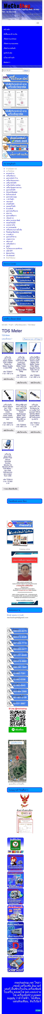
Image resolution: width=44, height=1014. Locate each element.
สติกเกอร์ (9, 241)
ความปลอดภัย (11, 227)
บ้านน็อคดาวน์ (11, 168)
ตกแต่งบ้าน (10, 173)
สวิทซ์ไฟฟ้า (10, 204)
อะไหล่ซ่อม (10, 171)
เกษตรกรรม (10, 239)
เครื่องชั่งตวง (10, 175)
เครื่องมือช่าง (10, 243)
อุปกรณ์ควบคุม (11, 197)
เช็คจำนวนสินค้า (10, 48)
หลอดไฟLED (10, 222)
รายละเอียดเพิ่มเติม (10, 489)
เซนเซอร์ (9, 201)
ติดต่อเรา (7, 62)
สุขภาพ (8, 213)
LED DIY (9, 251)
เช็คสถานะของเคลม (11, 43)
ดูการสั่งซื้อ (28, 14)
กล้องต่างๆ (10, 218)
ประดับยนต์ (10, 255)
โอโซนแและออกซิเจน (14, 248)
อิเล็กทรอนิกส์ (11, 194)
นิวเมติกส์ (9, 208)
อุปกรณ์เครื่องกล (12, 211)
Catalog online (24, 549)
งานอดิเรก (10, 234)
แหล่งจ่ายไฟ (10, 225)
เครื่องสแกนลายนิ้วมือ (14, 229)
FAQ (34, 14)
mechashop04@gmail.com (17, 617)
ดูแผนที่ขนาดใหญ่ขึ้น (15, 784)
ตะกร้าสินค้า (18, 14)
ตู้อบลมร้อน (10, 253)
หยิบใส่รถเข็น (8, 379)
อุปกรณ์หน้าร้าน (12, 178)
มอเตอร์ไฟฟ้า (11, 206)
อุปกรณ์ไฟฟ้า (11, 190)
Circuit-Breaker (11, 192)
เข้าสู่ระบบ (37, 15)
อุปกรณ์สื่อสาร (11, 215)
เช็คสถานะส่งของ (10, 39)
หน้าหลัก (7, 29)
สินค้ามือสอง (10, 258)
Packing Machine (12, 232)
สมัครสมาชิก (7, 14)
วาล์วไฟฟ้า (10, 199)
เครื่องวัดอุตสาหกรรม (13, 187)
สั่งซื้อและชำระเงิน (10, 34)
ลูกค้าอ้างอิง (8, 53)
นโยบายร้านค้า (9, 57)
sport (8, 246)
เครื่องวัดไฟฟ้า (11, 183)
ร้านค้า (11, 325)
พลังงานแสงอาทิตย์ (13, 220)
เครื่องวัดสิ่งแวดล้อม (13, 185)
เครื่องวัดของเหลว (12, 180)
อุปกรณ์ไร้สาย (11, 236)
